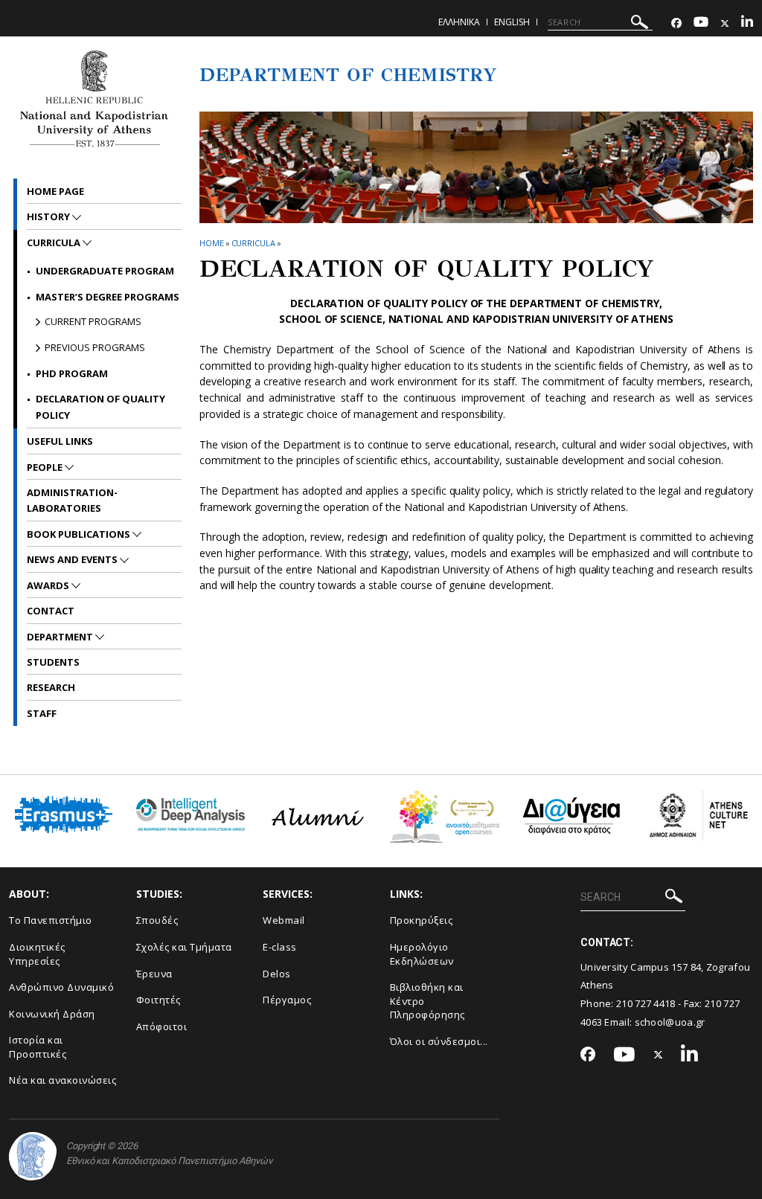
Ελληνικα (459, 22)
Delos (277, 973)
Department (61, 636)
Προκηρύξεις (421, 920)
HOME (211, 242)
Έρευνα (154, 973)
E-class (280, 947)
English (512, 22)
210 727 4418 (646, 1003)
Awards (49, 585)
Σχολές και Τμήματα (184, 947)
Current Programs (93, 321)
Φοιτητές (158, 999)
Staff (42, 713)
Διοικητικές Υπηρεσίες (37, 954)
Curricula (253, 242)
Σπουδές (157, 920)
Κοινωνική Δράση (52, 1013)
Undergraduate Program (105, 270)
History (49, 216)
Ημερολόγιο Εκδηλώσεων (422, 954)
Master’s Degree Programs (107, 296)
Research (51, 687)
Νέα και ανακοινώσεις (62, 1080)
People (46, 467)
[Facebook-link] (676, 23)
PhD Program (72, 373)
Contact (50, 610)
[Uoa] (33, 1156)
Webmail (284, 920)
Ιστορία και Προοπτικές (37, 1047)
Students (53, 662)
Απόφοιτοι (162, 1026)
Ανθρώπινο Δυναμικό (61, 987)
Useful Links (60, 441)
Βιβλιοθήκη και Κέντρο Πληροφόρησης (427, 1000)
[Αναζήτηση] (640, 24)
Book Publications (79, 534)
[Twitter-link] (724, 23)
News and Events (73, 559)
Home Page (55, 191)
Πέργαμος (287, 999)
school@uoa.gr (670, 1022)
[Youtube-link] (701, 23)
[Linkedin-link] (747, 23)
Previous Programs (95, 347)
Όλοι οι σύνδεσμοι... (439, 1041)
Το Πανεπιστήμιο (50, 920)
